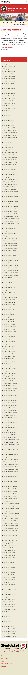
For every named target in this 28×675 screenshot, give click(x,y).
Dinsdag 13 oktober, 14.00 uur (10, 493)
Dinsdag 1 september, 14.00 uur (10, 523)
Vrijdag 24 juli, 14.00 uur (9, 547)
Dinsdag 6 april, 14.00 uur (9, 378)
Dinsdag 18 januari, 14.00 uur (10, 179)
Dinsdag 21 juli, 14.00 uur (9, 550)
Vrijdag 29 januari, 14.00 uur (9, 415)
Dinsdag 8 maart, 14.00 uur (9, 142)
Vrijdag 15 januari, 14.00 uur (9, 425)
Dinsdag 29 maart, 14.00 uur (10, 127)
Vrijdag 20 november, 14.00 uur (10, 466)
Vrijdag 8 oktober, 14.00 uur (9, 250)
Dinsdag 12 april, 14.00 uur (9, 118)
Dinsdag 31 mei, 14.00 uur (9, 86)
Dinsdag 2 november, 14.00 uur (10, 233)
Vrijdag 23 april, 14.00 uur (9, 366)
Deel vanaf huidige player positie (20, 24)
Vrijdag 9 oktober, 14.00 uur (9, 496)
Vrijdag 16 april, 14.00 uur (9, 371)
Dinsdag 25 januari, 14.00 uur (10, 174)
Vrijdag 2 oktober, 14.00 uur (9, 501)
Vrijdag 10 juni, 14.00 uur (9, 78)
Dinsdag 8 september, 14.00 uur (10, 518)
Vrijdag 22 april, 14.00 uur (9, 110)
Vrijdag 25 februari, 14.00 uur (10, 150)
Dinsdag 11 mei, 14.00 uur (9, 356)
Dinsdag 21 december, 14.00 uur (11, 199)
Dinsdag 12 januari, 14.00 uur (10, 427)
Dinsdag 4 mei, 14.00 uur (9, 361)
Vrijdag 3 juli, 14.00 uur (8, 562)
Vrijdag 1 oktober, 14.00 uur (9, 255)
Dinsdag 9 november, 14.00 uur (10, 228)
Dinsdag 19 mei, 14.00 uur (9, 594)
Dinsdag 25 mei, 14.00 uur (9, 346)
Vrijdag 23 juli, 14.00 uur (9, 304)
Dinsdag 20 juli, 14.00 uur (9, 307)
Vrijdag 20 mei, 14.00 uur (9, 93)
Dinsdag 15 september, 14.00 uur (11, 513)
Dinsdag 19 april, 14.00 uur (9, 113)
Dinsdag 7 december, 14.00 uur (10, 208)
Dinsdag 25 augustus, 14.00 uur (10, 528)
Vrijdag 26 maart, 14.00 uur (9, 385)
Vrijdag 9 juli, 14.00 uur (8, 314)
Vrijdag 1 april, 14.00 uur (9, 125)
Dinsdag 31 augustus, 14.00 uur (10, 277)
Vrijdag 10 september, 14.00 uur (10, 270)
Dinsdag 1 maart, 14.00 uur (9, 147)
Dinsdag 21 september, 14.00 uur (11, 263)
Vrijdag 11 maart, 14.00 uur (9, 140)
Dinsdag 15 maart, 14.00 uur (10, 137)
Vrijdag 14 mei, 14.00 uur (9, 353)
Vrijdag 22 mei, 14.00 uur (9, 592)
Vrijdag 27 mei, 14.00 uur (9, 88)
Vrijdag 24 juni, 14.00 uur (9, 68)
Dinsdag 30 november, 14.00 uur (11, 213)
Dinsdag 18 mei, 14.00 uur (9, 351)
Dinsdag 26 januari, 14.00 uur (10, 417)
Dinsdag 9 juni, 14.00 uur (9, 579)
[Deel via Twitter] (20, 22)
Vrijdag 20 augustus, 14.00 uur (10, 285)
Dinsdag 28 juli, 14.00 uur (9, 545)
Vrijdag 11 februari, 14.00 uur (10, 159)
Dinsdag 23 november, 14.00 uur (11, 218)
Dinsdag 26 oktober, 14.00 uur (10, 238)
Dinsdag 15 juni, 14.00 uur (9, 331)
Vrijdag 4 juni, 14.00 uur (8, 339)
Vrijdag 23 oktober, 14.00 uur (10, 486)
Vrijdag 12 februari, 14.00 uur (10, 405)
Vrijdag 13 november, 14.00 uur (10, 471)
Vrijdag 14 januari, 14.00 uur (9, 181)
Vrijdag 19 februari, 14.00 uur (10, 400)
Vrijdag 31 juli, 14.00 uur (9, 543)
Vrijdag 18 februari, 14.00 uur (10, 154)
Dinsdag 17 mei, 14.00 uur (9, 96)
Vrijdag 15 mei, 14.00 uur (9, 597)
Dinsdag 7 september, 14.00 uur (10, 272)
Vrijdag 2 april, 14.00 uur (9, 380)
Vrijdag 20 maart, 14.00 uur (9, 636)
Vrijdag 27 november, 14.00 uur (10, 461)
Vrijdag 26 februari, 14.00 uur (10, 395)
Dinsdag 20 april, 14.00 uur (9, 368)
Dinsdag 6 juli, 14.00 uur (9, 317)
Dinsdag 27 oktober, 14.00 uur (10, 484)
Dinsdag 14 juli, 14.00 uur (9, 555)
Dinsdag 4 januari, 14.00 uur (10, 189)
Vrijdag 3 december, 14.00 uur (10, 211)
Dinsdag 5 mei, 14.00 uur (9, 604)
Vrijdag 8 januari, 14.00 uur (9, 432)
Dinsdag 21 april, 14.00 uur (9, 614)
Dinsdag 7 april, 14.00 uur (9, 624)
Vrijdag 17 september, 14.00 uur (10, 265)
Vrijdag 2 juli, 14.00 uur (8, 319)
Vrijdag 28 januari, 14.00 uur (9, 169)
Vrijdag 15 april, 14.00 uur (9, 115)
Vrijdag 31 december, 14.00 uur (10, 191)
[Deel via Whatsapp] (15, 22)
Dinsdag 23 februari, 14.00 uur (10, 398)
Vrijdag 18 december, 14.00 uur (10, 447)
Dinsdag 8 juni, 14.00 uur (9, 336)
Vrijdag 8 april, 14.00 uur (9, 120)
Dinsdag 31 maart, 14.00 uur (10, 628)
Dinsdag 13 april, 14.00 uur (9, 373)
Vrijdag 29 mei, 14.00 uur (9, 587)
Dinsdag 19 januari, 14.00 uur (10, 422)
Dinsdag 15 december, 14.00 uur (11, 449)
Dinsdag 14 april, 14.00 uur (9, 619)
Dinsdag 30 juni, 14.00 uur (9, 565)
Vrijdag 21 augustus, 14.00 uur (10, 530)
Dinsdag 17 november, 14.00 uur (11, 469)
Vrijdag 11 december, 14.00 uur (10, 452)
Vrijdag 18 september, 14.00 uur (10, 511)
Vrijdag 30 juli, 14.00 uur (9, 299)
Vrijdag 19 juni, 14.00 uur (9, 572)
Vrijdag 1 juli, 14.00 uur (8, 64)
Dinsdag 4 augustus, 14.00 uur (10, 540)
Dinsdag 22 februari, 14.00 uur (10, 152)
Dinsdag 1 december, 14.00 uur (10, 459)
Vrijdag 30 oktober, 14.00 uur (10, 481)
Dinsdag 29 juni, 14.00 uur (9, 321)
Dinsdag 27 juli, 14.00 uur (9, 302)
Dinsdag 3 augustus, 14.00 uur (10, 297)
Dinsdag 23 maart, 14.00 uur (10, 388)
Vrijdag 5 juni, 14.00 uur (8, 582)
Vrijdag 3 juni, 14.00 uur (8, 83)
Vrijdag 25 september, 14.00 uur (10, 506)
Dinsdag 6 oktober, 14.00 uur (10, 498)
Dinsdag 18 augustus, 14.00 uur (10, 533)
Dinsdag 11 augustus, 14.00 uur (10, 538)
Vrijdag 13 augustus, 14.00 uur (10, 290)
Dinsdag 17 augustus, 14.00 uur (10, 287)
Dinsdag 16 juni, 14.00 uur (9, 574)
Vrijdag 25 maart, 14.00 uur (9, 130)
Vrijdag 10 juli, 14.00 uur (9, 557)
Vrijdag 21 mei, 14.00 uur (9, 348)
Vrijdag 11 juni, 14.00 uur (9, 334)
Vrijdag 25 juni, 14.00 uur (9, 324)
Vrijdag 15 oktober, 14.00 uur (10, 245)
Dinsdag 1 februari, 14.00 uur (10, 167)
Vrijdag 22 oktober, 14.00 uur (10, 240)
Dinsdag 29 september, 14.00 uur (11, 503)
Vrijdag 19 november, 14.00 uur (10, 221)
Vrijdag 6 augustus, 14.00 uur (10, 294)
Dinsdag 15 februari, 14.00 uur (10, 157)
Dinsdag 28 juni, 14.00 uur (9, 66)
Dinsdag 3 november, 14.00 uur (10, 479)
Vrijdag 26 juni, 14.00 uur (9, 567)
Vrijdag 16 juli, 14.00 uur (9, 309)
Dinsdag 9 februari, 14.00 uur (10, 407)
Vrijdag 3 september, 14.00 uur (10, 275)
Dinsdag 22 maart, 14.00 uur (10, 132)
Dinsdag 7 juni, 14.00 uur (9, 81)
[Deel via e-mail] (26, 22)
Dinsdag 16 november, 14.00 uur (11, 223)
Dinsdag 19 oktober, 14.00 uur (10, 243)
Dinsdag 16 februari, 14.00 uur (10, 403)
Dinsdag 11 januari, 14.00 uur (10, 184)
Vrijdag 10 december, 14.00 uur (10, 206)
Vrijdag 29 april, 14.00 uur (9, 105)
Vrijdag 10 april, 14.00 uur (9, 621)
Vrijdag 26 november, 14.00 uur (10, 216)
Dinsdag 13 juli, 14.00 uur (9, 312)
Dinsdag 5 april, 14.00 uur (9, 123)
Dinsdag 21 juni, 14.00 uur (9, 71)
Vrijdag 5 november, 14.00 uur (10, 231)
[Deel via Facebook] (18, 22)
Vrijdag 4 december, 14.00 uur (10, 457)
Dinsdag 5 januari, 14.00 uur (10, 434)
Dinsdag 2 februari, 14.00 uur (10, 412)
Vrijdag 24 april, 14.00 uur (9, 611)
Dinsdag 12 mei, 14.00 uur (9, 599)
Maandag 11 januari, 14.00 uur (10, 430)
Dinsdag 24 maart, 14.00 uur (10, 633)
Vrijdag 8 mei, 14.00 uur (8, 601)
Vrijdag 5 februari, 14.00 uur (9, 410)
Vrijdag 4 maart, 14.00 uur (9, 145)
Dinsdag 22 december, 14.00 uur (11, 444)
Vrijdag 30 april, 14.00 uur (9, 363)
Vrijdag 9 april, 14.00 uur (9, 376)
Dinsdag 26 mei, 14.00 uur (9, 589)
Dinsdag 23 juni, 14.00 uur (9, 570)
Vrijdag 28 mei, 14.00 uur (9, 344)
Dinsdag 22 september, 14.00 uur (11, 508)
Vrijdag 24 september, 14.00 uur (10, 260)
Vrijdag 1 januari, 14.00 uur (9, 437)
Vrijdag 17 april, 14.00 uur (9, 616)
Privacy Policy (4, 671)
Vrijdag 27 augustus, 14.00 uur (10, 280)
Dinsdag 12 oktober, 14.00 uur (10, 248)
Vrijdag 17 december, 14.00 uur (10, 201)
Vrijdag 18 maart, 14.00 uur (9, 135)
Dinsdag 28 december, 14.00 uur (11, 194)
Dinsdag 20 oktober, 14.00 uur (10, 488)
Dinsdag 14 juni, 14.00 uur (9, 76)
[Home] (5, 2)
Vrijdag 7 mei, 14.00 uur (8, 358)
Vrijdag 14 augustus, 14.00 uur (10, 535)
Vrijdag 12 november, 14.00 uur (10, 226)
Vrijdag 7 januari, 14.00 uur (9, 186)
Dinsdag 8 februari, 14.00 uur (10, 162)
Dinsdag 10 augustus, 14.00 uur (10, 292)
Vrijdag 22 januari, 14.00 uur (9, 420)
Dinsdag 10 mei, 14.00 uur (9, 98)
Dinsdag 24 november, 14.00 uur (11, 464)
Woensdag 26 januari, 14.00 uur (10, 172)
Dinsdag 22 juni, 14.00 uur (9, 326)
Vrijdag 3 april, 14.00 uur (9, 626)
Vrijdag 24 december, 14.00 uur (10, 196)
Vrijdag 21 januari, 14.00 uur (9, 177)
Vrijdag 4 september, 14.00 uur (10, 520)
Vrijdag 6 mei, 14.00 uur (8, 100)
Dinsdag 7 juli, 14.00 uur (9, 560)
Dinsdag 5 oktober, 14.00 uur (10, 253)
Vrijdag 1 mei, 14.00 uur (8, 606)
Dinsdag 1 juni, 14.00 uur (9, 341)
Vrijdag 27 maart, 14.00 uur (9, 631)
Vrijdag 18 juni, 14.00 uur (9, 329)
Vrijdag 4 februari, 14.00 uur (9, 164)
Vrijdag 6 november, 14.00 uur (10, 476)
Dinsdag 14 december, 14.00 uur (11, 204)
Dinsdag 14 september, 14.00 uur (11, 267)
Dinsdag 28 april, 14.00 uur (9, 609)
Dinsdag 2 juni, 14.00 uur (9, 584)
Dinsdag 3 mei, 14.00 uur (9, 103)
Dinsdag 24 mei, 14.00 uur (9, 91)
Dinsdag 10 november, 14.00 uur (11, 474)
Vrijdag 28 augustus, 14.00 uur (10, 525)
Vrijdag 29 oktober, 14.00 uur (10, 236)
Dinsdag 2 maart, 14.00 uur (9, 393)
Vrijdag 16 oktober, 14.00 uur (10, 491)
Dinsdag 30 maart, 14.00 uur (10, 383)
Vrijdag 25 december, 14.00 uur (10, 442)
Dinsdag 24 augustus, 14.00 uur (10, 282)
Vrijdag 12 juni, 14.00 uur (9, 577)
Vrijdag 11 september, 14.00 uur (10, 516)
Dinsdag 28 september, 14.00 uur (11, 258)
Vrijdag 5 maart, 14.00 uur (9, 390)
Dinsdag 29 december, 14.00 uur (11, 439)
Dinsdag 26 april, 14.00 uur (9, 108)
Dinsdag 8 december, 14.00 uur (10, 454)
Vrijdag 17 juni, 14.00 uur (9, 73)
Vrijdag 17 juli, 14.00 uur (9, 552)
